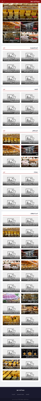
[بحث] (7, 1)
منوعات (36, 172)
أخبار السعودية (34, 48)
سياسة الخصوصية (20, 394)
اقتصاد (36, 89)
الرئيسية (27, 394)
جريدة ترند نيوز (35, 1)
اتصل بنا (13, 394)
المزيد (4, 48)
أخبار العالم (35, 131)
